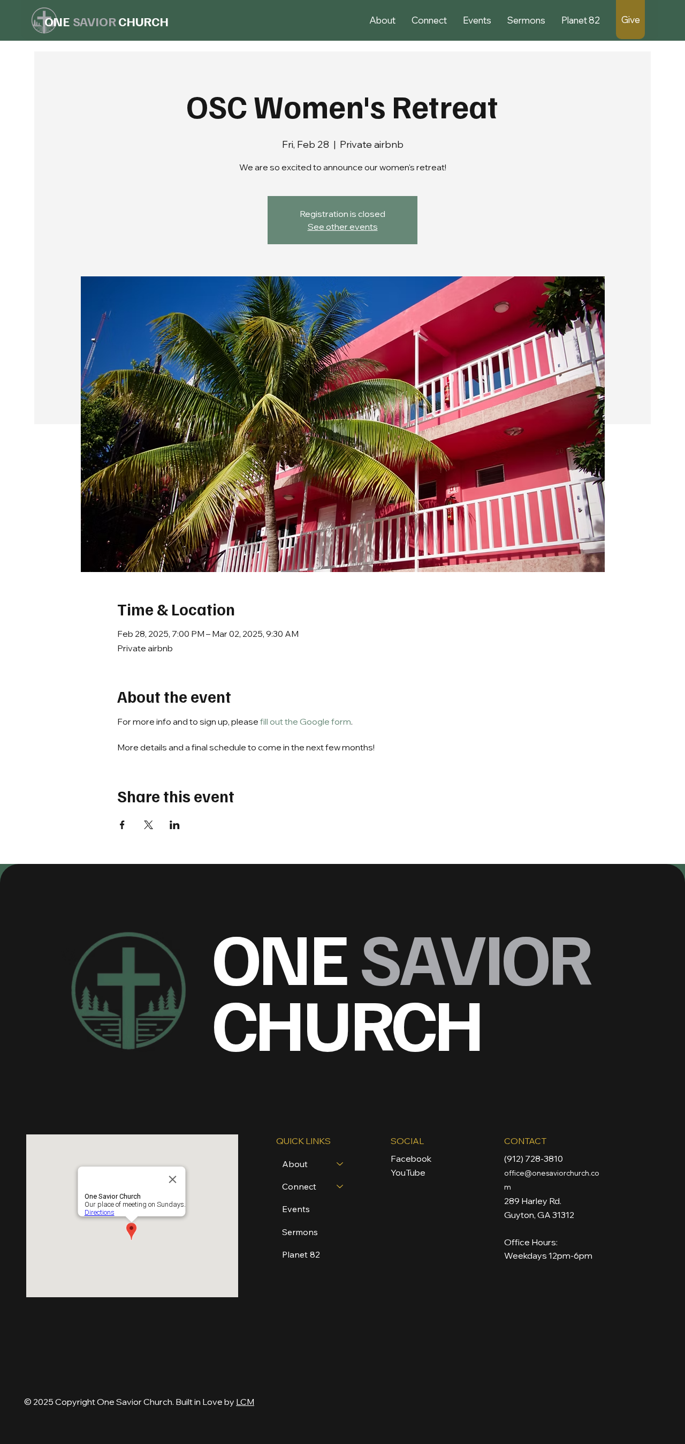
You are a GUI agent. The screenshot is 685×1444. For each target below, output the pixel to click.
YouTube (408, 1172)
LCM (245, 1401)
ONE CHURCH (401, 988)
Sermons (300, 1232)
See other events (343, 226)
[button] (382, 20)
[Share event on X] (148, 825)
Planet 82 (301, 1254)
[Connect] (340, 1186)
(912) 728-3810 (533, 1158)
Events (296, 1209)
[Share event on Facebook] (122, 825)
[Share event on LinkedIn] (175, 825)
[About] (340, 1164)
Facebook (411, 1158)
